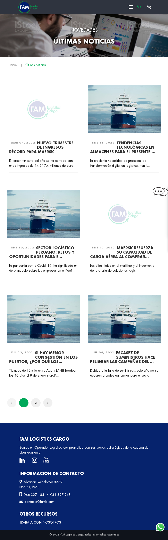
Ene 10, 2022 (103, 247)
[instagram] (35, 461)
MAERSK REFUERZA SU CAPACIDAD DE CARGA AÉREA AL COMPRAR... (121, 252)
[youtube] (47, 461)
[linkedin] (23, 461)
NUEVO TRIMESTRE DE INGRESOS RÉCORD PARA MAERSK (41, 147)
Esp (139, 7)
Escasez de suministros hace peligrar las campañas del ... (122, 357)
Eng (149, 7)
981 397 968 (60, 495)
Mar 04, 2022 (23, 142)
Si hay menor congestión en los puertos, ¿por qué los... (43, 357)
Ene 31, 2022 (103, 142)
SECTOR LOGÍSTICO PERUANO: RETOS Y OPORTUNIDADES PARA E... (41, 252)
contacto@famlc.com (39, 502)
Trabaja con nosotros (40, 522)
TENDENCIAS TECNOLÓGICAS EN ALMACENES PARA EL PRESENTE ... (122, 147)
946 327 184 (34, 495)
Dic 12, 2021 (22, 352)
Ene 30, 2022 (22, 247)
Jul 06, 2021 (103, 352)
